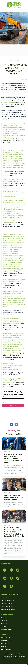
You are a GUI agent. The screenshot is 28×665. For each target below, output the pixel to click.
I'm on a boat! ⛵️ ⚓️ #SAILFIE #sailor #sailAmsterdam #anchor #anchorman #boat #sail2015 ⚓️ (13, 380)
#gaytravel (4, 102)
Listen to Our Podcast (6, 606)
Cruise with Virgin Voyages (8, 609)
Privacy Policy (4, 643)
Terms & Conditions (6, 649)
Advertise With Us (5, 637)
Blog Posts (4, 623)
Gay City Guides (5, 597)
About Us (3, 617)
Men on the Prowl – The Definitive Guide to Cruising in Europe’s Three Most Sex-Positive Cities (13, 458)
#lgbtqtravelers (12, 102)
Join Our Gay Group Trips (7, 600)
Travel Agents (4, 646)
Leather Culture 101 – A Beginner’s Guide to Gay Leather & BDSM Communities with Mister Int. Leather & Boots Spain (14, 532)
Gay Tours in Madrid (6, 603)
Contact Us (4, 620)
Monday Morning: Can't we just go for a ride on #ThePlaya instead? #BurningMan (14, 281)
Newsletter (4, 626)
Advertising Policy (5, 640)
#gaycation (20, 102)
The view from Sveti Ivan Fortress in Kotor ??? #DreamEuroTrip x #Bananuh (13, 181)
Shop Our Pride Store (6, 629)
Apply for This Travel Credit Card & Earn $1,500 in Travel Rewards (13, 497)
